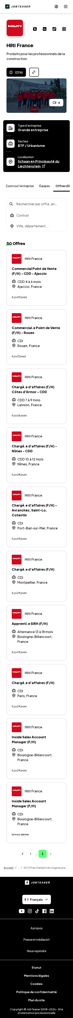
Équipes (44, 186)
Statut (36, 967)
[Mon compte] (56, 6)
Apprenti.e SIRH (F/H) (30, 623)
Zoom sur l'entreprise (20, 186)
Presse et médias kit (37, 939)
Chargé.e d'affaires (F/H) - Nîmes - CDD (34, 448)
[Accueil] (17, 6)
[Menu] (66, 6)
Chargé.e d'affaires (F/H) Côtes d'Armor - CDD (33, 389)
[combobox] (37, 204)
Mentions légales (36, 975)
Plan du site (36, 1000)
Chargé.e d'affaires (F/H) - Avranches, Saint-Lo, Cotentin (34, 510)
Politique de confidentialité (36, 992)
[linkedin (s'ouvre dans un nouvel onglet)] (44, 29)
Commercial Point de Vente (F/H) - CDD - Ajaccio (34, 271)
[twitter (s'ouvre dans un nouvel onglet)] (34, 29)
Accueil (8, 867)
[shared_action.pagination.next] (51, 854)
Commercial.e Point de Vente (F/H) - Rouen (36, 330)
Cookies (36, 984)
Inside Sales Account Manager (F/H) (29, 739)
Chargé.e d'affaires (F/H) (33, 569)
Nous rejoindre (36, 951)
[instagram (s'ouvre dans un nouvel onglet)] (64, 29)
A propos (37, 928)
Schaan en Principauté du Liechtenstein (42, 163)
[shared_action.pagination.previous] (22, 854)
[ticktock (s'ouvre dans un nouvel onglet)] (54, 29)
